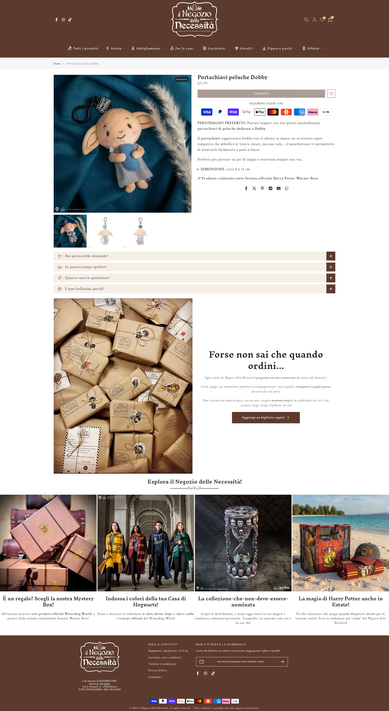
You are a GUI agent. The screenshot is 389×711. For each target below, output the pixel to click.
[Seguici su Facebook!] (56, 19)
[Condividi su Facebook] (246, 188)
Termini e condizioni (162, 664)
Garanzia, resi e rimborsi (165, 657)
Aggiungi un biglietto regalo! (263, 417)
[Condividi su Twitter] (254, 188)
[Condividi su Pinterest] (262, 188)
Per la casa (184, 48)
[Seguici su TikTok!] (70, 19)
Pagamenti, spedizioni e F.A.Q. (169, 651)
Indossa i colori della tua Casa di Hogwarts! (146, 601)
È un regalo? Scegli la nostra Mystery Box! (48, 601)
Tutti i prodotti (85, 48)
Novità (116, 48)
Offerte (313, 48)
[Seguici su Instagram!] (63, 19)
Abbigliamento (148, 48)
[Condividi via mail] (279, 188)
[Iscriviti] (281, 661)
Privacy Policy (158, 670)
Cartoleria (216, 48)
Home (57, 63)
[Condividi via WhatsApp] (287, 188)
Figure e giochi (279, 48)
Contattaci (155, 677)
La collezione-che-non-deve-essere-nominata (243, 601)
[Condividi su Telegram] (270, 188)
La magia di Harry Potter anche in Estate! (341, 601)
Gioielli (246, 48)
